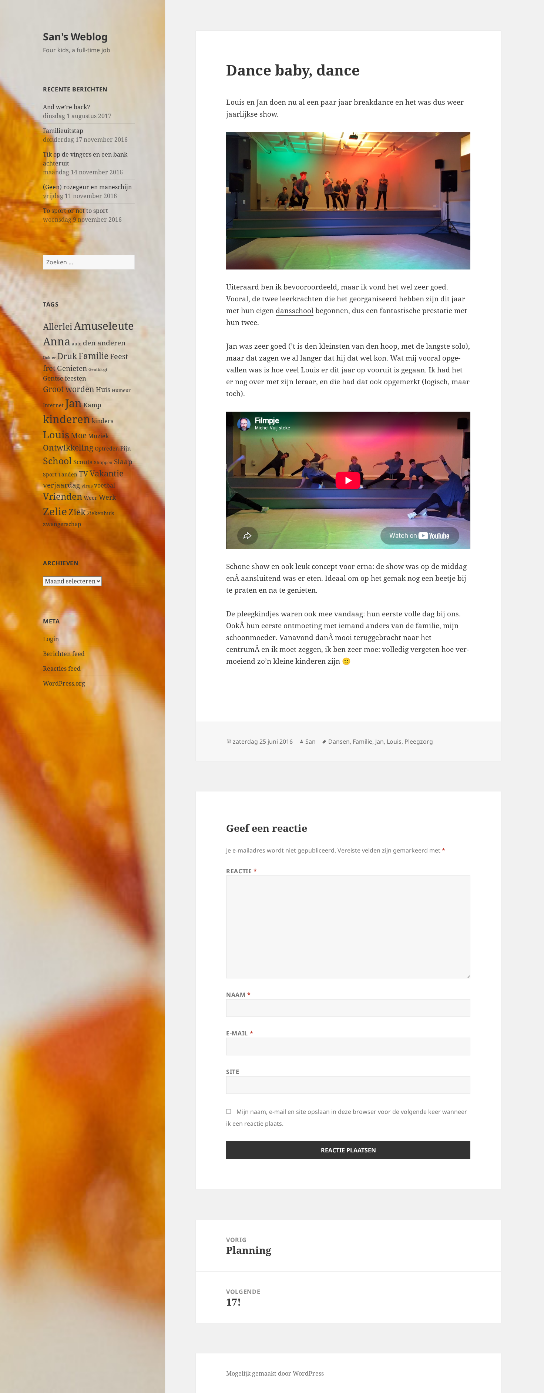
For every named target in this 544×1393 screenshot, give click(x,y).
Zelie (55, 511)
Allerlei (57, 326)
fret (49, 368)
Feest (119, 356)
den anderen (104, 343)
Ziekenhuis (100, 513)
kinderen (66, 419)
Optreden (107, 448)
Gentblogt (97, 369)
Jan (73, 403)
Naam (238, 995)
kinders (102, 421)
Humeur (121, 390)
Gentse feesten (64, 378)
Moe (79, 435)
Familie (93, 356)
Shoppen (103, 462)
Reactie (241, 871)
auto (76, 343)
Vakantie (107, 473)
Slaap (123, 461)
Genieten (72, 368)
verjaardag (61, 484)
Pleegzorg (418, 741)
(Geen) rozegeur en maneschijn (87, 187)
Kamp (92, 405)
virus (87, 486)
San (310, 741)
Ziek (76, 512)
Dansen (339, 741)
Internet (53, 405)
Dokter (49, 357)
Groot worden (68, 389)
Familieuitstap (63, 131)
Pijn (125, 448)
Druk (67, 356)
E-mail (239, 1033)
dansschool (294, 310)
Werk (107, 497)
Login (51, 639)
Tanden (67, 474)
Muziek (98, 436)
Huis (103, 389)
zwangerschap (62, 524)
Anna (56, 341)
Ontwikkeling (68, 447)
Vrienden (62, 496)
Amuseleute (104, 325)
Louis (56, 434)
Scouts (83, 462)
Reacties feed (62, 668)
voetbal (104, 485)
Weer (90, 497)
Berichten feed (64, 654)
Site (232, 1072)
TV (83, 474)
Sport (50, 474)
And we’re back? (66, 107)
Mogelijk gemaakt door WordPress (275, 1373)
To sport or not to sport (75, 211)
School (57, 460)
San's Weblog (75, 36)
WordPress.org (64, 683)
